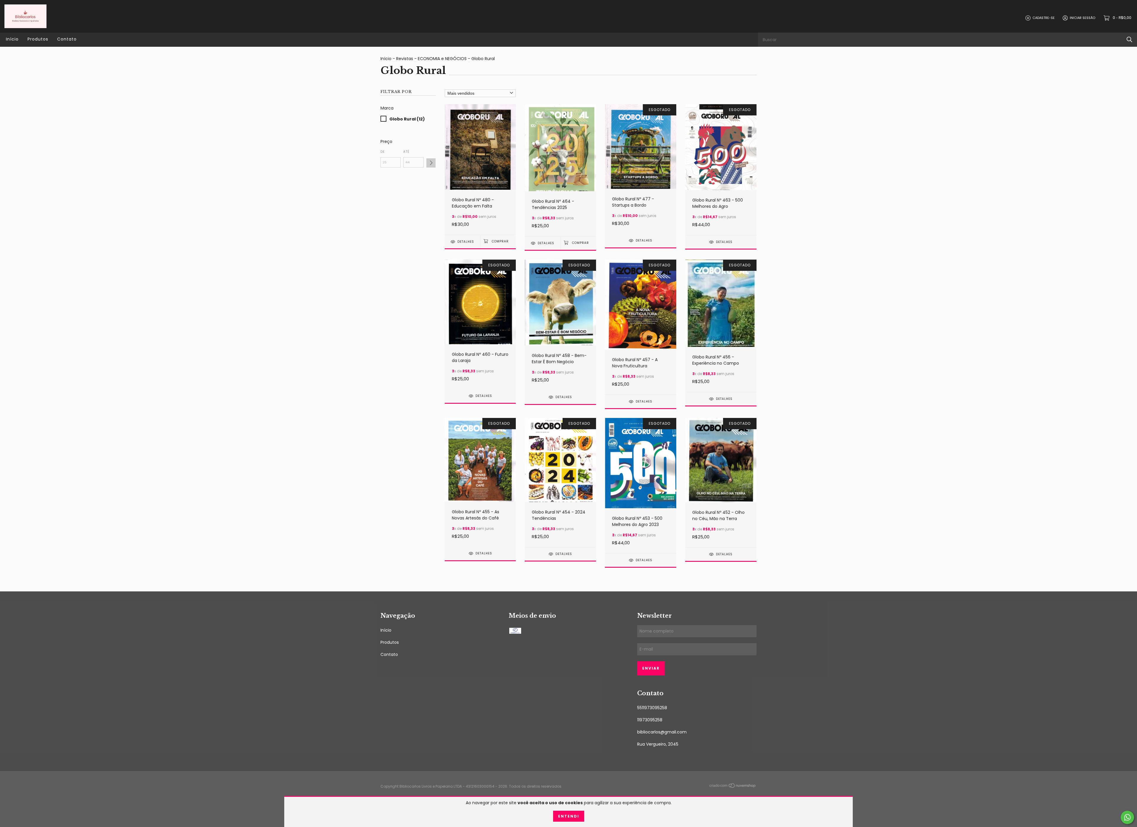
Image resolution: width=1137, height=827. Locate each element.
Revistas (404, 59)
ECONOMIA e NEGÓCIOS (442, 59)
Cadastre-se (1043, 17)
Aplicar (431, 163)
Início (12, 39)
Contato (67, 39)
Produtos (38, 39)
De (382, 151)
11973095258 (649, 720)
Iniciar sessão (1082, 17)
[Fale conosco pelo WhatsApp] (1127, 817)
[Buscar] (1129, 39)
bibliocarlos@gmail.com (662, 732)
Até (406, 151)
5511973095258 (652, 708)
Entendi (568, 816)
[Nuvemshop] (733, 787)
